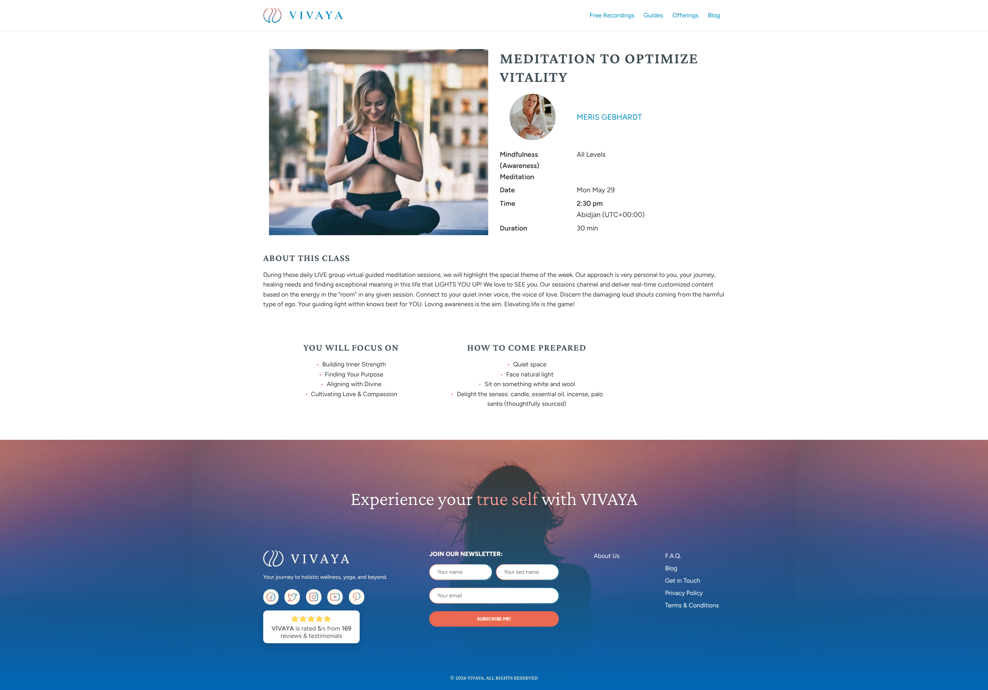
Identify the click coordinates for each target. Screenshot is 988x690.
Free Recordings (612, 15)
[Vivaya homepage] (303, 15)
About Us (606, 555)
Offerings (685, 15)
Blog (714, 15)
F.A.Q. (673, 555)
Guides (653, 15)
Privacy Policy (684, 593)
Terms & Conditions (692, 605)
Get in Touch (682, 580)
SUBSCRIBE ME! (494, 619)
